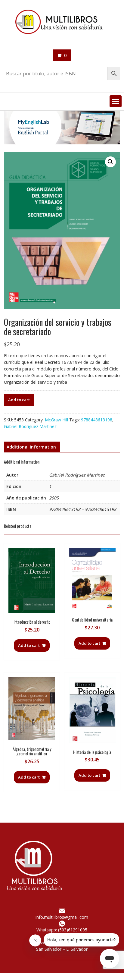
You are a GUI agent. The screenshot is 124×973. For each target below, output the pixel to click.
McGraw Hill (56, 420)
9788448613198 (96, 420)
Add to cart (19, 399)
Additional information (31, 447)
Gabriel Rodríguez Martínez (30, 426)
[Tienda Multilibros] (62, 143)
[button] (116, 101)
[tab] (31, 447)
